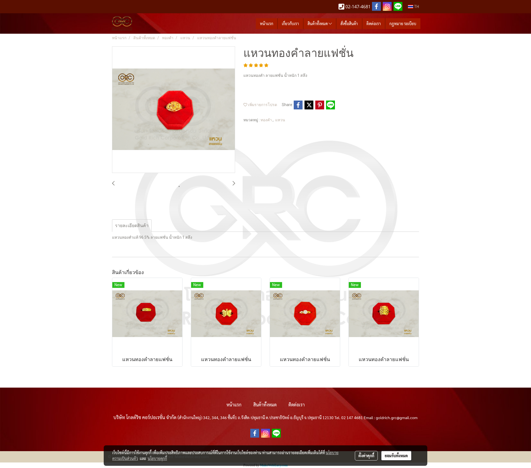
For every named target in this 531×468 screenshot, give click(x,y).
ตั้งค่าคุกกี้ (366, 455)
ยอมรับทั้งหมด (396, 455)
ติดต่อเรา (373, 23)
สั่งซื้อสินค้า (349, 23)
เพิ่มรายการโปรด (262, 104)
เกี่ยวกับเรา (290, 23)
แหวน (280, 120)
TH (416, 6)
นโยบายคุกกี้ (157, 458)
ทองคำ (267, 120)
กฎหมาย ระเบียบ (402, 23)
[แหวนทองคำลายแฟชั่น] (173, 110)
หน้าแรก (266, 23)
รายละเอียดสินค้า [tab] (132, 225)
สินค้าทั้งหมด (318, 23)
